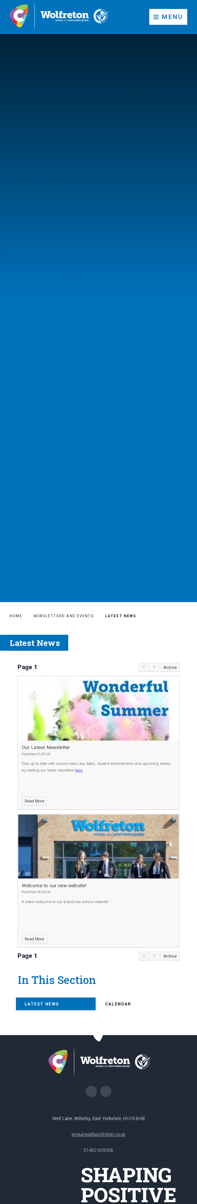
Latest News (120, 616)
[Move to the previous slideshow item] (183, 525)
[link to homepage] (59, 17)
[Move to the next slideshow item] (183, 512)
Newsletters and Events (64, 616)
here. (79, 770)
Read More (34, 801)
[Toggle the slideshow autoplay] (183, 537)
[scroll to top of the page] (99, 1035)
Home (16, 616)
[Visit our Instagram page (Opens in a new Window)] (105, 1091)
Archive (170, 667)
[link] (144, 667)
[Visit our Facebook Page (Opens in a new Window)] (91, 1091)
